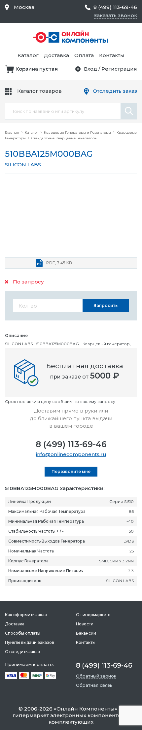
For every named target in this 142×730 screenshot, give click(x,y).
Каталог (28, 55)
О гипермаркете (93, 614)
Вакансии (86, 633)
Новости (84, 623)
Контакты (111, 55)
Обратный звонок (96, 676)
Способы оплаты (22, 633)
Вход (90, 69)
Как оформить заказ (26, 614)
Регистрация (119, 69)
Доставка (56, 55)
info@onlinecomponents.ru (71, 454)
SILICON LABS (23, 164)
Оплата (84, 55)
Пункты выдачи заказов (29, 642)
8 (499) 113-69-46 (71, 444)
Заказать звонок (115, 15)
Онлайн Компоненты (85, 709)
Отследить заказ (115, 91)
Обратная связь (94, 685)
